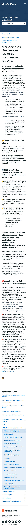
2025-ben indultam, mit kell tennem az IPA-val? (13, 415)
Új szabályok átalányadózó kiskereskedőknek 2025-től (13, 406)
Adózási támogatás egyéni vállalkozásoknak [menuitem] (12, 487)
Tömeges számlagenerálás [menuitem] (11, 443)
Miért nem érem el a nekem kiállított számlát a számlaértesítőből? (13, 401)
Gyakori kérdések (7, 34)
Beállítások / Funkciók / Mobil (10, 37)
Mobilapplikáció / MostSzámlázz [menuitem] (13, 437)
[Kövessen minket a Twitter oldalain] (9, 521)
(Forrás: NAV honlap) (8, 371)
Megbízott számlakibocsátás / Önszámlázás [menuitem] (12, 450)
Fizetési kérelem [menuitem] (8, 483)
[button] (25, 419)
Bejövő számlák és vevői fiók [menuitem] (12, 440)
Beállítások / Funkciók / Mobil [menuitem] (11, 431)
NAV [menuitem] (4, 424)
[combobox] (12, 23)
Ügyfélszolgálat (6, 517)
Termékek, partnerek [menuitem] (10, 471)
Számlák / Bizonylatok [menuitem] (9, 491)
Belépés (16, 515)
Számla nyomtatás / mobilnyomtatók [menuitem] (14, 467)
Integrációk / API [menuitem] (7, 495)
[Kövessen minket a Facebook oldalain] (3, 521)
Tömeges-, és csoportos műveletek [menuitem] (14, 447)
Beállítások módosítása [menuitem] (10, 477)
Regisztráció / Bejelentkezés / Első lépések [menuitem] (12, 420)
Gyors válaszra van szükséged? (10, 18)
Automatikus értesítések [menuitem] (11, 474)
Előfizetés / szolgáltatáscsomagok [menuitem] (12, 427)
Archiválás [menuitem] (7, 458)
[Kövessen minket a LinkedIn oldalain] (19, 521)
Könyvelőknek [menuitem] (7, 498)
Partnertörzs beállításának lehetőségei (11, 411)
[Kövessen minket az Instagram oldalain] (6, 521)
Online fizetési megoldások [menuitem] (11, 455)
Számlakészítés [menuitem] (8, 434)
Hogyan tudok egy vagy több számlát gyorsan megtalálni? (13, 396)
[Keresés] (24, 23)
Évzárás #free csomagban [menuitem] (11, 464)
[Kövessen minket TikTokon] (16, 521)
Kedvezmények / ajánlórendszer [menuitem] (12, 501)
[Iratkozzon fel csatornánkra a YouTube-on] (13, 521)
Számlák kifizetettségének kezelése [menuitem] (14, 480)
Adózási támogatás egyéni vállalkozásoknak (9, 41)
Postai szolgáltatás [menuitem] (9, 461)
